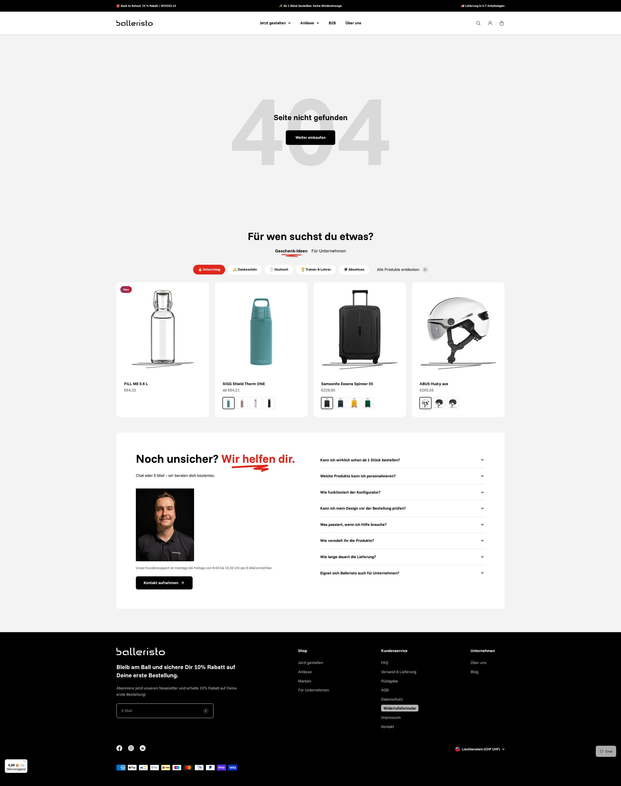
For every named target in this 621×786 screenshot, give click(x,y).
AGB (385, 689)
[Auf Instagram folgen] (131, 749)
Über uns (353, 22)
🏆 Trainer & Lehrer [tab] (316, 269)
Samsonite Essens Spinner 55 (347, 383)
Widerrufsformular (400, 708)
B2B (332, 22)
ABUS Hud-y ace (434, 383)
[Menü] (24, 762)
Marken (304, 680)
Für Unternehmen (313, 689)
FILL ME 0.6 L (136, 383)
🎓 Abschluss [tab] (354, 269)
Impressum (391, 717)
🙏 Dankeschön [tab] (245, 269)
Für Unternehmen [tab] (328, 251)
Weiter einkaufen (310, 137)
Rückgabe (389, 680)
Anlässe (307, 22)
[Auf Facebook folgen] (119, 749)
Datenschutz (392, 699)
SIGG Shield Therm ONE (244, 383)
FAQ (384, 662)
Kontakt (387, 726)
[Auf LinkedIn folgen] (143, 748)
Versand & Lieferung (398, 671)
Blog (474, 671)
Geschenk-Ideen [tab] (291, 251)
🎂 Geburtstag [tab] (209, 269)
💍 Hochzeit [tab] (279, 269)
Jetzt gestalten (273, 22)
